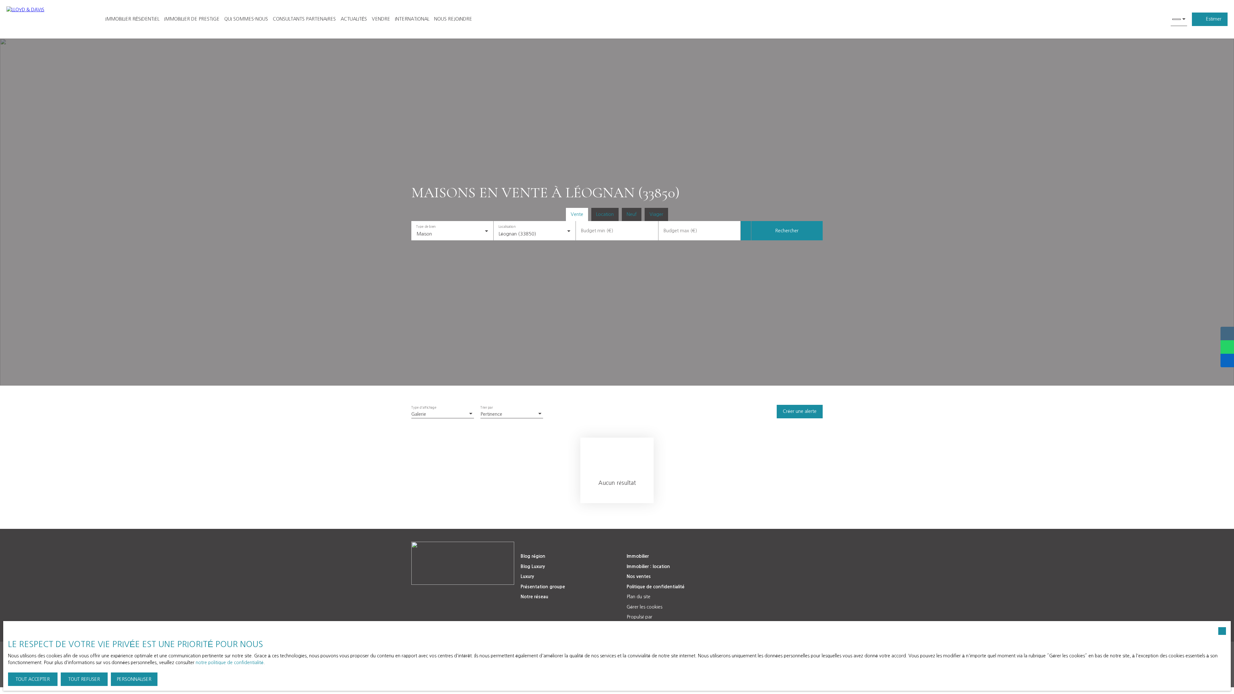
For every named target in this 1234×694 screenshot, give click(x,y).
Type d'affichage (423, 407)
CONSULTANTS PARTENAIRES (304, 19)
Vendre (381, 19)
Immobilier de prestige (191, 19)
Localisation (507, 226)
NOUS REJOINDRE (453, 19)
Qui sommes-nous (246, 19)
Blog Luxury (533, 566)
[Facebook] (456, 596)
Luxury (527, 576)
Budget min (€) (597, 230)
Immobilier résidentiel (132, 19)
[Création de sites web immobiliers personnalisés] (669, 617)
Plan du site (638, 596)
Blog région (533, 556)
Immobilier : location (648, 566)
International (412, 19)
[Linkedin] (442, 596)
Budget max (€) (680, 230)
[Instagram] (483, 596)
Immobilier (638, 556)
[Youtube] (469, 596)
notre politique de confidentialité (230, 662)
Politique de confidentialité (655, 586)
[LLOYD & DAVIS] (48, 19)
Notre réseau (534, 596)
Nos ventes (639, 576)
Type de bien (425, 226)
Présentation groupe (543, 586)
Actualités (354, 19)
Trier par (486, 407)
